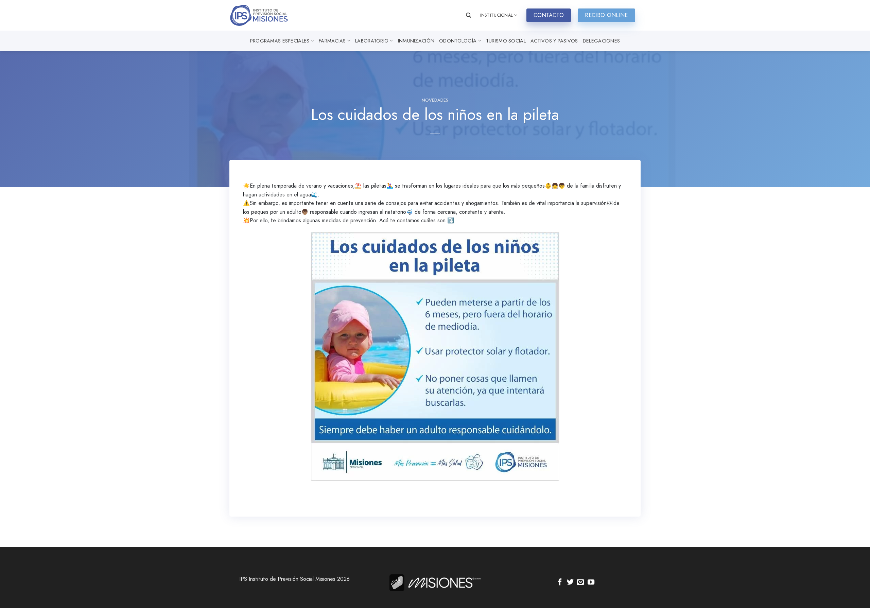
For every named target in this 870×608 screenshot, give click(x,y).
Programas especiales (280, 40)
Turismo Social (506, 40)
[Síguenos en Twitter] (570, 582)
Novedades (435, 100)
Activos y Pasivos (554, 40)
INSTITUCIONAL (496, 15)
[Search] (468, 15)
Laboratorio (371, 40)
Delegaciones (601, 40)
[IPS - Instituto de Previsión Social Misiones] (263, 15)
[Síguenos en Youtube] (591, 582)
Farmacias (332, 40)
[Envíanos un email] (580, 582)
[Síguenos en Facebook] (560, 582)
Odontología (457, 40)
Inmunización (416, 40)
